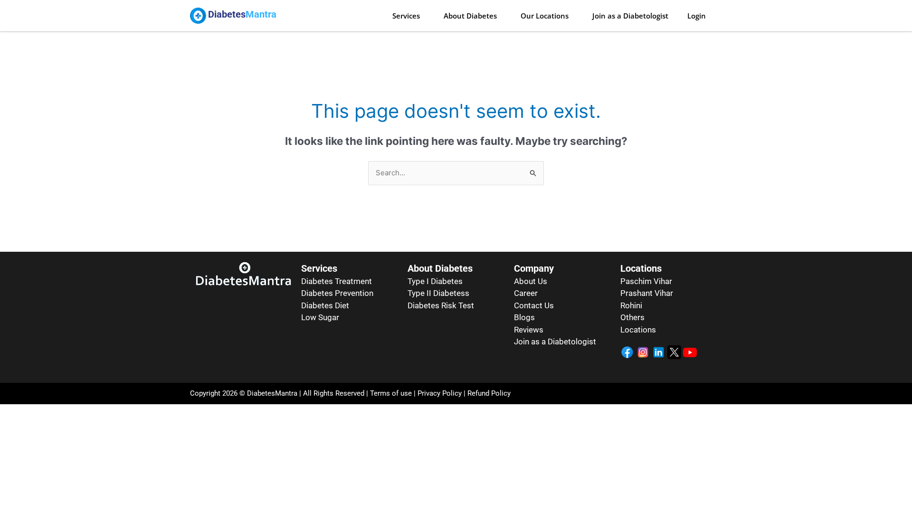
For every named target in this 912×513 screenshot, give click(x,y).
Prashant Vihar (646, 293)
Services (406, 15)
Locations (638, 329)
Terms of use (391, 393)
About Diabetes (470, 15)
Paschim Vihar (646, 281)
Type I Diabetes (435, 281)
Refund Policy (489, 393)
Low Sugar (320, 317)
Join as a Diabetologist (630, 15)
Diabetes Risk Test (441, 305)
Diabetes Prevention (337, 293)
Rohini (631, 305)
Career (526, 293)
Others (632, 317)
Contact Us (534, 305)
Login (696, 15)
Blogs (524, 317)
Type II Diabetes (436, 293)
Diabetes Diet (325, 305)
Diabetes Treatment (336, 281)
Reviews (528, 329)
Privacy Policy (439, 393)
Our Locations (545, 15)
